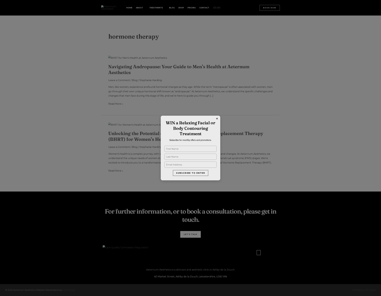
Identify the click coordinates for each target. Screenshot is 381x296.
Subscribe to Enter (190, 173)
